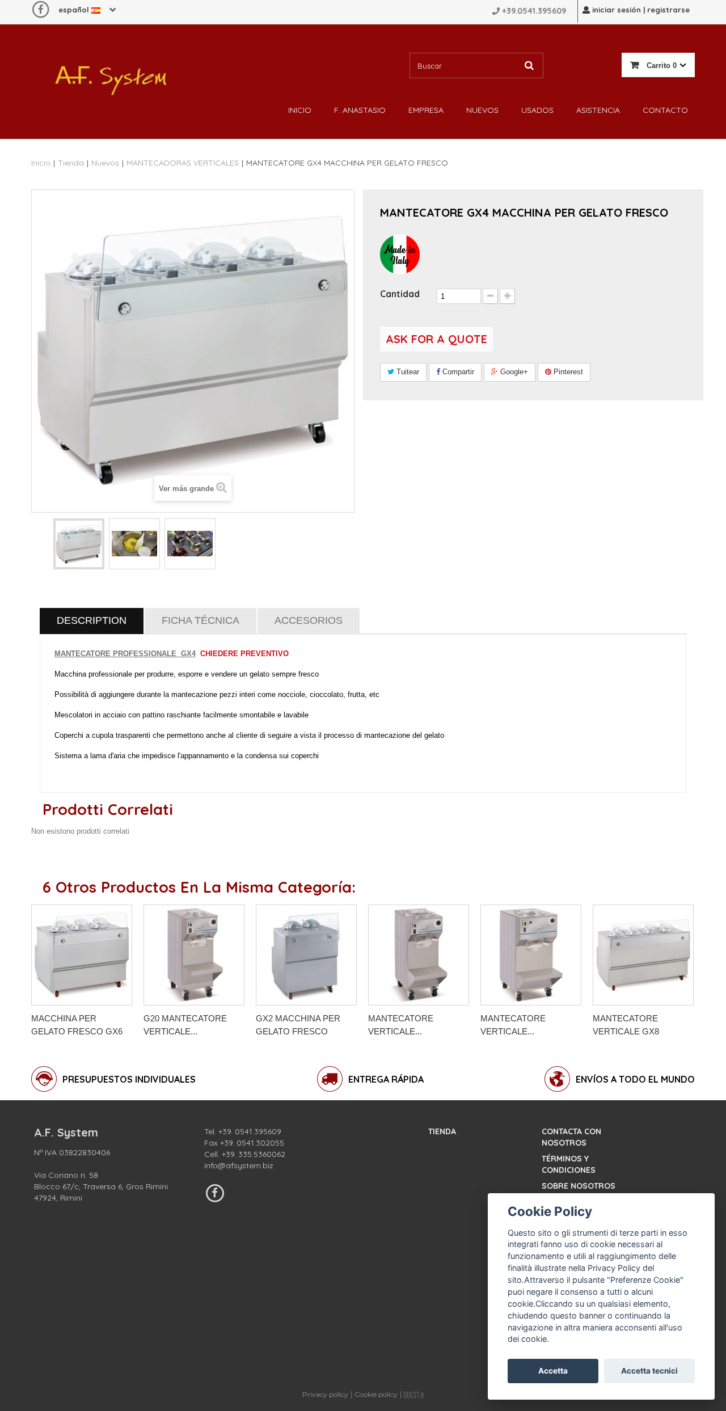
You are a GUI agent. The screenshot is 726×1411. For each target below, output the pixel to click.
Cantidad (400, 294)
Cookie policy (376, 1394)
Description (91, 620)
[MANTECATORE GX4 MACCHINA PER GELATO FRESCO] (79, 544)
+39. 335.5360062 (253, 1154)
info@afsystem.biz (238, 1165)
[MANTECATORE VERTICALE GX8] (643, 955)
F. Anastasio (360, 110)
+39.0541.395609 (534, 11)
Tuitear (406, 371)
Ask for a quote (436, 339)
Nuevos (482, 110)
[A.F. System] (111, 77)
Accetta (553, 1370)
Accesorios (309, 620)
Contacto (665, 110)
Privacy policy (325, 1394)
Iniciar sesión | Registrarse (640, 9)
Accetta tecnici (649, 1370)
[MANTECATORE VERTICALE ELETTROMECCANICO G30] (418, 955)
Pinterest (567, 371)
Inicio (299, 110)
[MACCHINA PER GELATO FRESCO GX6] (81, 955)
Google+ (513, 371)
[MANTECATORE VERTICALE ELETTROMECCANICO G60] (530, 955)
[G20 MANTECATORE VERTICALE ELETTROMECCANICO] (193, 955)
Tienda (442, 1131)
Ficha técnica (200, 620)
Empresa (426, 110)
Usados (537, 110)
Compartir (457, 371)
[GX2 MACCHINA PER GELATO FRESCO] (306, 955)
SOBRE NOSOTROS (578, 1186)
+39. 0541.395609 (249, 1131)
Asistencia (598, 110)
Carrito (660, 65)
